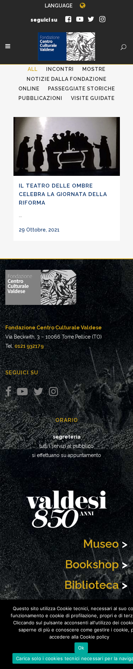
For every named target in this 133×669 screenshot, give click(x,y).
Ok (81, 648)
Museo (101, 543)
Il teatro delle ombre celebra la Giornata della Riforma (63, 194)
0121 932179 (29, 346)
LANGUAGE (58, 6)
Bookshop (92, 564)
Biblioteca (91, 584)
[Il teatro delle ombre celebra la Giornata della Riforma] (66, 146)
